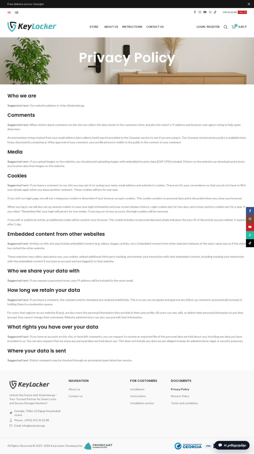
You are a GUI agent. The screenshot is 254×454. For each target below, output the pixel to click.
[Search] (226, 27)
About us (74, 389)
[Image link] (29, 384)
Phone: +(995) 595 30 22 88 (31, 420)
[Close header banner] (249, 4)
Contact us (76, 396)
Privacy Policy (180, 389)
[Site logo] (32, 26)
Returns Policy (180, 396)
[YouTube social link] (205, 12)
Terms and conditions (184, 403)
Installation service (142, 403)
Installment (137, 389)
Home (115, 70)
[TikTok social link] (215, 12)
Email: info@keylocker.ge (29, 425)
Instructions (138, 396)
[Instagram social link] (199, 12)
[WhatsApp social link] (210, 12)
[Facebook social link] (195, 12)
